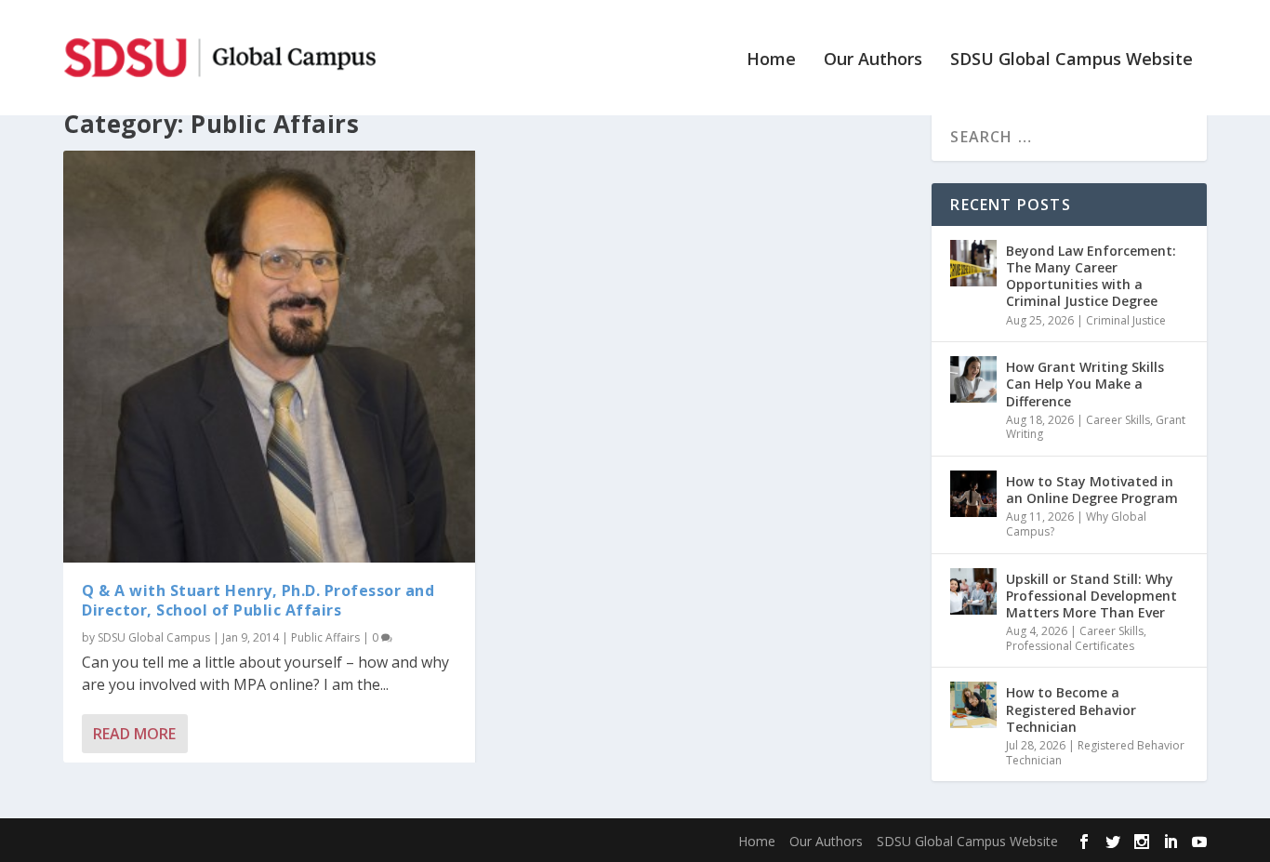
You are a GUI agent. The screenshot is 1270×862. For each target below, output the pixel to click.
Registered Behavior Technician (1095, 752)
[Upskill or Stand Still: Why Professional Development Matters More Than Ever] (973, 591)
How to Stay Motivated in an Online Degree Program (1092, 489)
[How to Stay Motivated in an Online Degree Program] (973, 494)
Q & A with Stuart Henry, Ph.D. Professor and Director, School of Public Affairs (258, 600)
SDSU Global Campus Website (1071, 60)
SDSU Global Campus (154, 637)
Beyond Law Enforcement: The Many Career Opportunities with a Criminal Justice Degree (1091, 276)
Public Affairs (325, 637)
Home (771, 60)
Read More (134, 733)
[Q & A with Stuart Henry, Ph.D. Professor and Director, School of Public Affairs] (269, 357)
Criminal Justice (1126, 320)
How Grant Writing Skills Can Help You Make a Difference (1085, 383)
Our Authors (873, 60)
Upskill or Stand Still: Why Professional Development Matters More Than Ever (1091, 595)
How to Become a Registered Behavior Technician (1071, 709)
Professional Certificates (1070, 646)
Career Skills (1118, 420)
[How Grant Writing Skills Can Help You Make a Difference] (973, 379)
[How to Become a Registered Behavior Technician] (973, 705)
